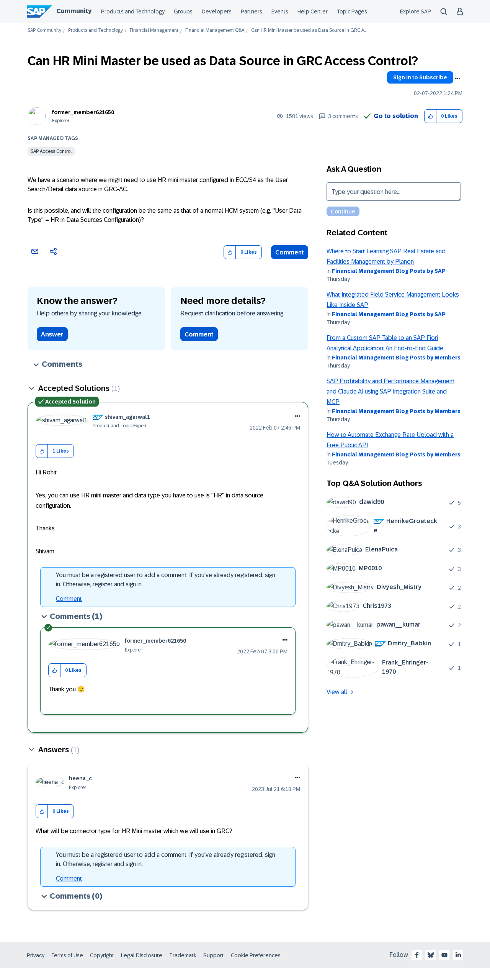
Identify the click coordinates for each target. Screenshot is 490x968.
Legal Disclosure (141, 955)
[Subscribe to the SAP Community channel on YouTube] (444, 955)
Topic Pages (352, 11)
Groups (183, 11)
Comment (289, 252)
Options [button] (457, 78)
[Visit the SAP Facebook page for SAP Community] (417, 955)
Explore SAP (415, 11)
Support (213, 955)
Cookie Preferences (256, 955)
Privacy (35, 955)
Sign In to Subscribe (420, 77)
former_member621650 (83, 112)
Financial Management (154, 30)
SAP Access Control (51, 151)
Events (279, 11)
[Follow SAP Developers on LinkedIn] (458, 955)
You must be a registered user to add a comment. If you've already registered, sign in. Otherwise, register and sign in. (165, 579)
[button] (430, 116)
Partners (251, 11)
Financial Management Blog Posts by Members (396, 357)
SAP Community (44, 30)
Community (73, 11)
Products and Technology (133, 11)
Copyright (102, 955)
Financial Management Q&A (214, 30)
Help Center (312, 11)
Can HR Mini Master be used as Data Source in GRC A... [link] (308, 30)
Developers (217, 11)
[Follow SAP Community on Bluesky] (431, 955)
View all (337, 692)
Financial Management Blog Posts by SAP (389, 271)
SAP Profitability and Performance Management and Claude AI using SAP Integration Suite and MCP (390, 391)
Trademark (182, 955)
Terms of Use (67, 955)
